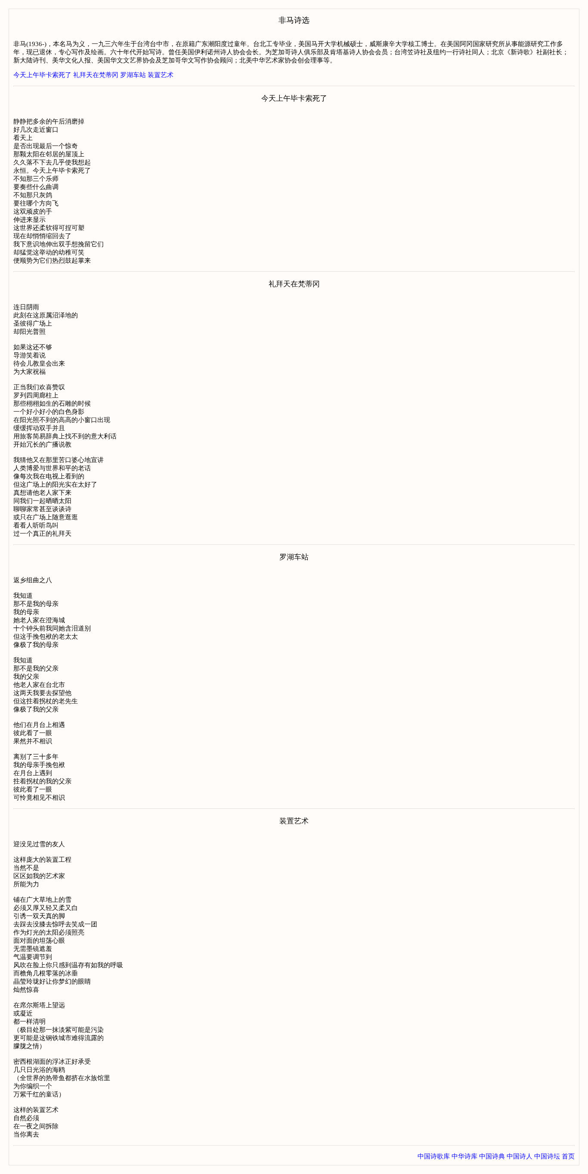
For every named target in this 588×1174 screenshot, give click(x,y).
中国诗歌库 (434, 1156)
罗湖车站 (133, 74)
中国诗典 (492, 1156)
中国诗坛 (547, 1156)
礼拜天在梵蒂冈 (95, 74)
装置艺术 (160, 74)
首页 (568, 1156)
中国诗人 (519, 1156)
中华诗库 (464, 1156)
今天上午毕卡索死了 (42, 74)
